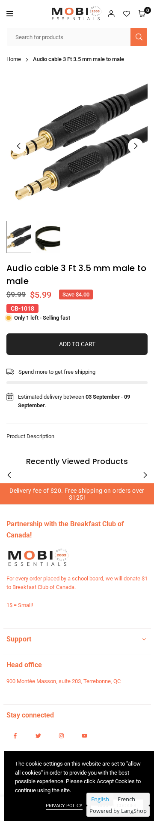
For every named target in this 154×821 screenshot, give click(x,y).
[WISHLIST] (126, 14)
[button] (10, 13)
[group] (77, 146)
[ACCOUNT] (111, 14)
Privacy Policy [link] (64, 806)
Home (13, 59)
